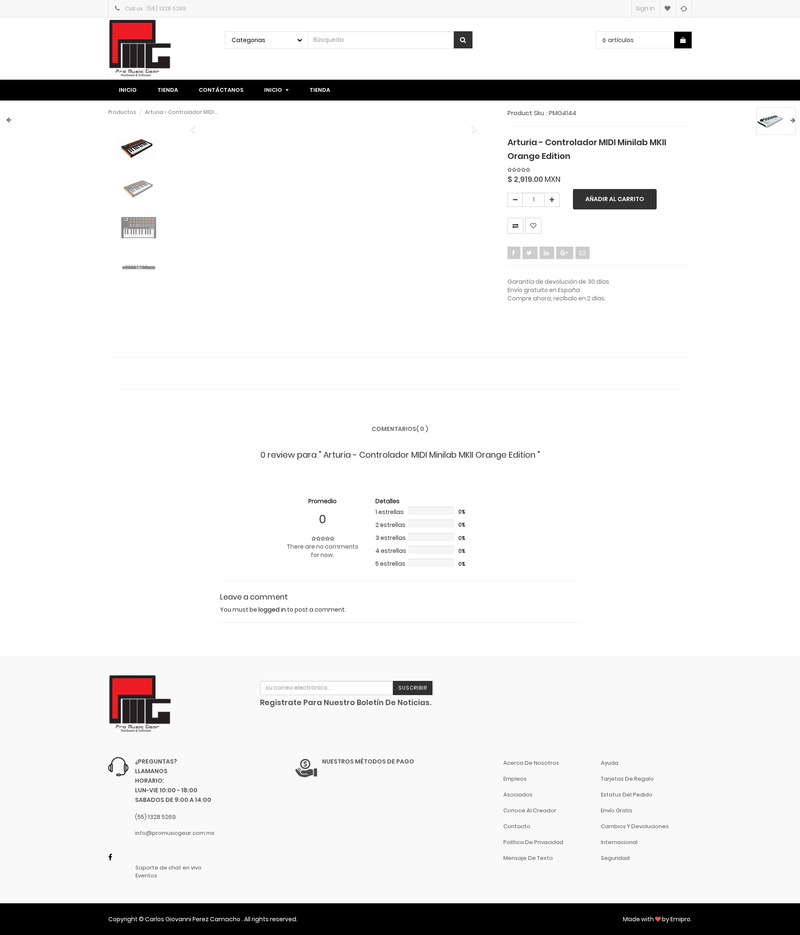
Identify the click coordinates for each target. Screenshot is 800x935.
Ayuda (609, 763)
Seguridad (615, 858)
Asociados (517, 795)
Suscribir (412, 687)
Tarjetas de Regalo (627, 779)
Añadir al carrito (614, 199)
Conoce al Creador (529, 810)
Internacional (619, 842)
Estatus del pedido (626, 795)
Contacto (516, 826)
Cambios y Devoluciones (635, 826)
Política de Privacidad (533, 842)
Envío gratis (616, 810)
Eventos (146, 876)
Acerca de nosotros (531, 763)
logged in (272, 609)
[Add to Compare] (683, 8)
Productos (122, 112)
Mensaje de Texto (528, 858)
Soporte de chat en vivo (168, 868)
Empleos (515, 779)
